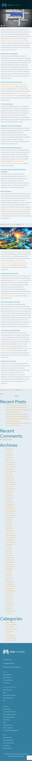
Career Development (8, 740)
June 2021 (9, 573)
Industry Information (10, 224)
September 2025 (11, 471)
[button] (30, 4)
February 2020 (10, 604)
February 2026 (10, 462)
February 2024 (10, 504)
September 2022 (11, 542)
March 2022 (10, 555)
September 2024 (11, 489)
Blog (4, 735)
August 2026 (10, 449)
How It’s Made (6, 745)
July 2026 (9, 451)
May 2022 (9, 551)
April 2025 (9, 473)
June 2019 (9, 606)
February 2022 (10, 557)
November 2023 (11, 511)
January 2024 (10, 506)
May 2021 (9, 575)
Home (5, 672)
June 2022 (9, 549)
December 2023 (11, 509)
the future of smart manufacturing (15, 209)
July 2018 (9, 613)
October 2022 (10, 540)
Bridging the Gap (11, 622)
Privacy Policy (6, 682)
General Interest (11, 627)
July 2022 (9, 546)
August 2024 (10, 491)
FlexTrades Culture (12, 624)
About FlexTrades (7, 674)
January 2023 (10, 533)
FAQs (4, 700)
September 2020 (11, 591)
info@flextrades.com (8, 663)
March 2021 (10, 580)
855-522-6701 (7, 659)
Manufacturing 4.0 (17, 309)
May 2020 (9, 597)
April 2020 (9, 600)
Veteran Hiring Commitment (10, 714)
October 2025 (10, 469)
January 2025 (10, 480)
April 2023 (9, 526)
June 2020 (10, 595)
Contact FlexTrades (7, 680)
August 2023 (10, 517)
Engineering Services (8, 698)
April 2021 (9, 577)
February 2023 (10, 531)
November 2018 (11, 611)
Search (2, 394)
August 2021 (10, 569)
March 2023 (10, 529)
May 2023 (9, 524)
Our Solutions (10, 631)
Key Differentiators (7, 690)
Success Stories (11, 635)
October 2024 (10, 486)
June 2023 (9, 522)
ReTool (4, 692)
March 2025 (10, 475)
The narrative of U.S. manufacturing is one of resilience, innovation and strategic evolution (14, 263)
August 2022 (10, 544)
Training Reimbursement (9, 717)
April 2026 (9, 458)
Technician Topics (11, 638)
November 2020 (11, 586)
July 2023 (9, 520)
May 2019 (9, 608)
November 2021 (11, 562)
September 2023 (11, 515)
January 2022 (10, 560)
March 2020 (10, 602)
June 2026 (10, 453)
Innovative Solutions (9, 687)
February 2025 (10, 477)
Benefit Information (7, 725)
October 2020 (10, 589)
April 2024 (9, 500)
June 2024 (10, 495)
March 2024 (10, 502)
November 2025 (11, 466)
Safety (8, 633)
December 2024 (11, 482)
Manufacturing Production (9, 695)
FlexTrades (9, 256)
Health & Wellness (7, 748)
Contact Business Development (10, 730)
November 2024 (11, 484)
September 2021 (11, 566)
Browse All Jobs (7, 709)
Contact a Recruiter (7, 727)
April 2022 (9, 553)
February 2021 (10, 582)
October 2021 (10, 564)
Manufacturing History (8, 743)
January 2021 (10, 584)
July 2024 (9, 493)
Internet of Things (16, 280)
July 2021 (9, 571)
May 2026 (9, 455)
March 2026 (10, 460)
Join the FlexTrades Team (9, 711)
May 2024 (9, 497)
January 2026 (10, 464)
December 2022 (11, 535)
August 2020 (10, 593)
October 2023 (10, 513)
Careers (5, 706)
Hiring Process (6, 719)
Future (22, 224)
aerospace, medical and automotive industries (13, 41)
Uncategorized (11, 640)
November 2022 (11, 537)
